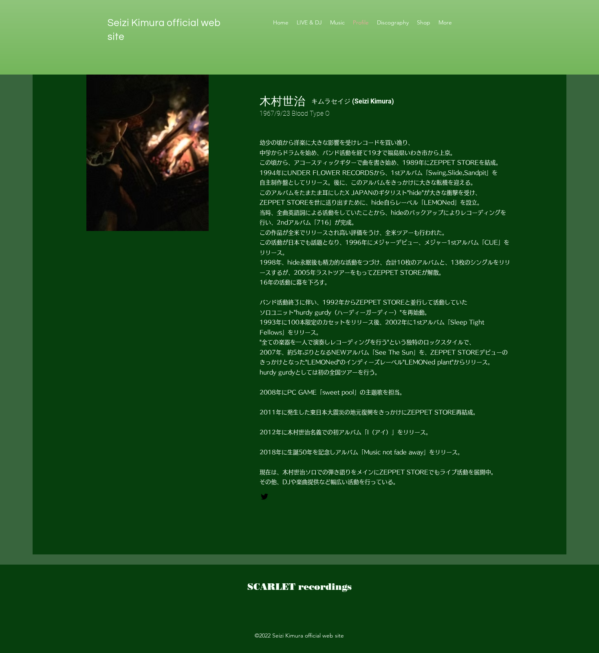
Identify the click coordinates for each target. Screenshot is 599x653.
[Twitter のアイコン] (264, 496)
